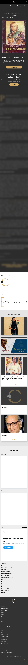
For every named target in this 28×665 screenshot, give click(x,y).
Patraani (4, 407)
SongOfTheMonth (6, 583)
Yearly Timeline (4, 639)
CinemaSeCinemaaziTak (7, 567)
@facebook (3, 490)
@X (2, 527)
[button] (27, 302)
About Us (3, 604)
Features (2, 621)
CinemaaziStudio (5, 584)
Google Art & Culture (5, 643)
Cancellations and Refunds (6, 652)
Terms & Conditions (5, 610)
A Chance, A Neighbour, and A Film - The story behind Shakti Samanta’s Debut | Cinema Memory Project (13, 378)
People (2, 628)
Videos (2, 623)
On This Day (3, 645)
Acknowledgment (4, 608)
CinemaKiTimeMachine (7, 581)
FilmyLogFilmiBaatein (6, 586)
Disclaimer (3, 618)
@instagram (3, 454)
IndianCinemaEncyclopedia (7, 577)
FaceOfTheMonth (5, 569)
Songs (2, 632)
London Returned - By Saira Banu (12, 303)
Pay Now (14, 84)
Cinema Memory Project (6, 626)
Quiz (2, 616)
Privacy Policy (4, 650)
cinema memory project (14, 384)
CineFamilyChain (5, 588)
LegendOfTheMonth (6, 590)
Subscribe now (14, 67)
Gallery (2, 612)
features (3, 6)
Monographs (3, 641)
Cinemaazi (23, 17)
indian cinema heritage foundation (18, 6)
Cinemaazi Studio (4, 636)
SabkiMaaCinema (5, 575)
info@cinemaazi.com (17, 656)
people (14, 439)
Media (2, 614)
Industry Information (5, 634)
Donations (3, 606)
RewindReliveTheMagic (7, 573)
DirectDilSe (4, 579)
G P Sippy (4, 435)
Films (2, 630)
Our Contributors (4, 648)
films (14, 411)
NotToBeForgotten (6, 571)
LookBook (4, 592)
